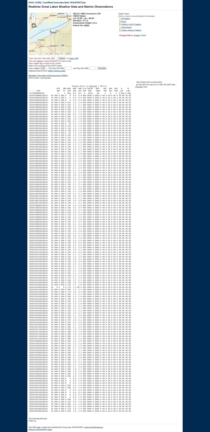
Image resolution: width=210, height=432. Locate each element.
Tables (39, 61)
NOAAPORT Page (78, 2)
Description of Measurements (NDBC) (52, 76)
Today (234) (74, 58)
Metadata (32, 76)
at (137, 84)
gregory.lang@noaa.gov (93, 427)
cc (155, 84)
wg (151, 84)
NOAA (31, 2)
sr (158, 84)
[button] (34, 25)
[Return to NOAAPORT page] (40, 429)
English (137, 35)
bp (161, 84)
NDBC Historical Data (56, 71)
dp (140, 84)
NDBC (87, 25)
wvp (173, 84)
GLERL (38, 2)
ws (147, 84)
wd (144, 84)
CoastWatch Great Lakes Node (56, 2)
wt (165, 84)
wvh (168, 84)
